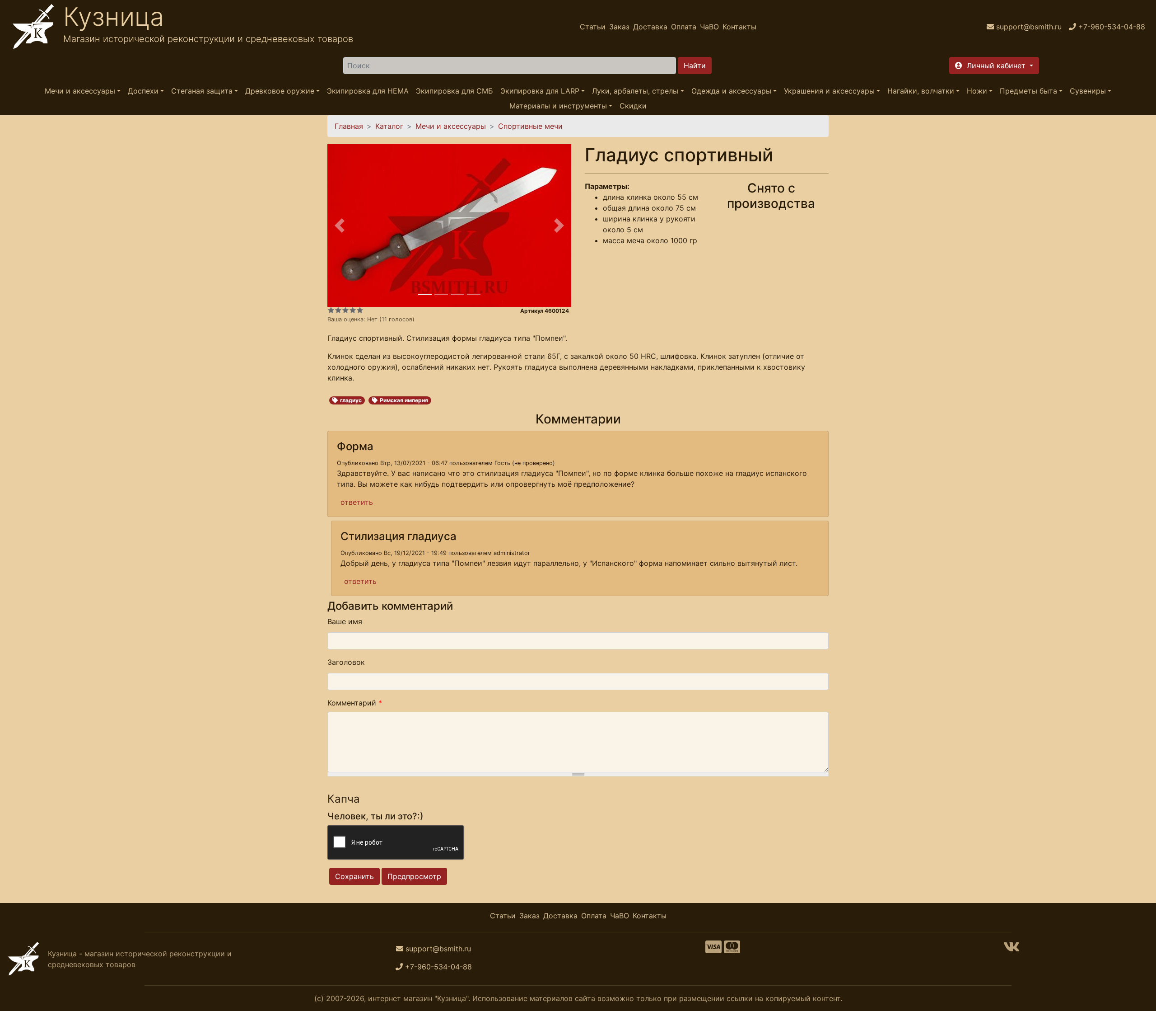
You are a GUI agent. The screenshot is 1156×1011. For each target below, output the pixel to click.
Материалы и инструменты (558, 105)
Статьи (593, 26)
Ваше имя (344, 621)
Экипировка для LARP (539, 90)
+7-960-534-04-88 (438, 966)
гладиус (351, 400)
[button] (994, 65)
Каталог (389, 126)
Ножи (977, 90)
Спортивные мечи (530, 126)
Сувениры (1088, 90)
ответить (356, 502)
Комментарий (354, 702)
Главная (349, 126)
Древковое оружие (279, 90)
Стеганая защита (202, 90)
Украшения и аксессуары (829, 90)
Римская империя (404, 400)
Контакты (739, 26)
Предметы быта (1028, 90)
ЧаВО (709, 26)
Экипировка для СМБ (454, 90)
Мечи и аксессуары (80, 90)
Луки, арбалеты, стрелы (635, 90)
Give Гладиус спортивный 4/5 (352, 310)
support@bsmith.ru (438, 948)
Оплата (683, 26)
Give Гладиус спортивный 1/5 (331, 310)
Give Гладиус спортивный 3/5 (345, 310)
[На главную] (33, 27)
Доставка (650, 26)
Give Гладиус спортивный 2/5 (338, 310)
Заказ (619, 26)
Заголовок (346, 662)
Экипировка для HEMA (368, 90)
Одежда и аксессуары (731, 90)
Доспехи (143, 90)
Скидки (633, 105)
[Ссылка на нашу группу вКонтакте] (1011, 949)
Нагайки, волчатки (920, 90)
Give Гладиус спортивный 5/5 (360, 310)
